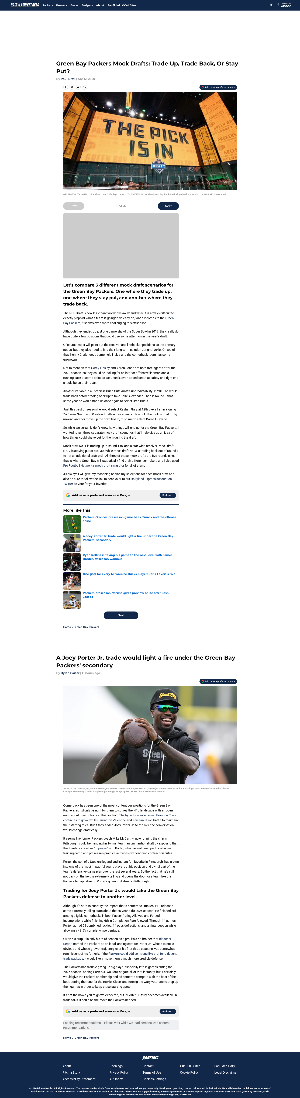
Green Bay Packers (87, 627)
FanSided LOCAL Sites (122, 5)
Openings (116, 1066)
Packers (48, 5)
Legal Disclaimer (225, 1072)
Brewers (61, 5)
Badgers (87, 5)
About (100, 5)
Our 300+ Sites (190, 1066)
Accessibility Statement (79, 1079)
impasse (101, 848)
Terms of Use (152, 1072)
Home (67, 627)
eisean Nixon (144, 820)
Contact (148, 1066)
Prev (74, 206)
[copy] (84, 87)
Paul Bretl (68, 79)
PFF (157, 906)
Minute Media (44, 1088)
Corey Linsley (100, 368)
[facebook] (278, 5)
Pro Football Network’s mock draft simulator (93, 465)
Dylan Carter (70, 673)
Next (168, 206)
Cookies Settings (154, 1079)
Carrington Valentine (112, 820)
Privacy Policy (119, 1072)
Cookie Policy (189, 1072)
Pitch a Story (71, 1072)
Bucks (74, 5)
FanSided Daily (224, 1066)
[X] (271, 5)
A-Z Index (116, 1079)
